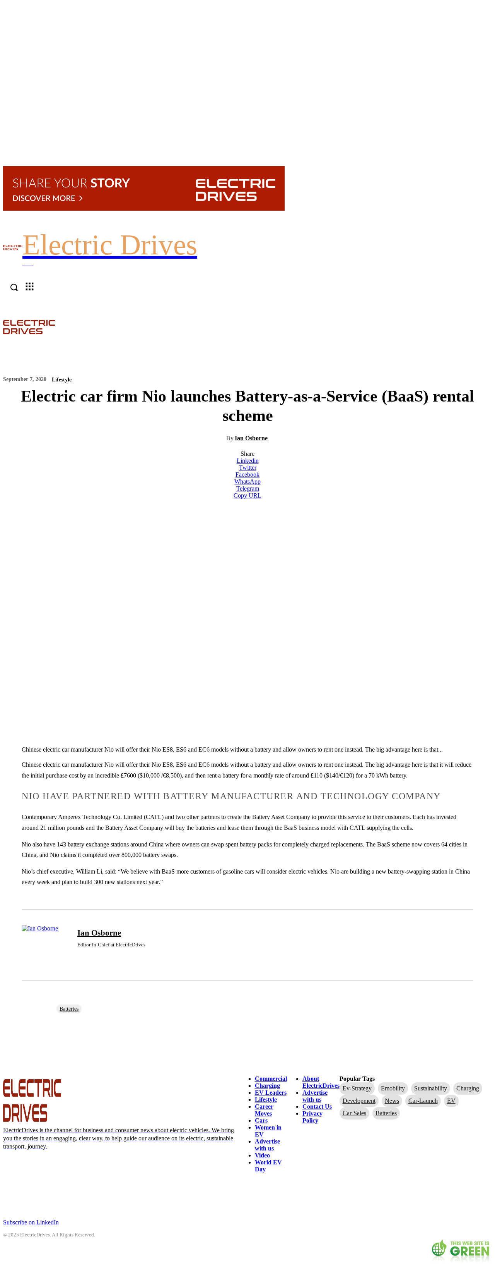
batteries (69, 1009)
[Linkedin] (80, 957)
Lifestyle (62, 380)
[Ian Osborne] (45, 945)
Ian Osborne (251, 438)
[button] (488, 326)
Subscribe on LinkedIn (31, 1222)
